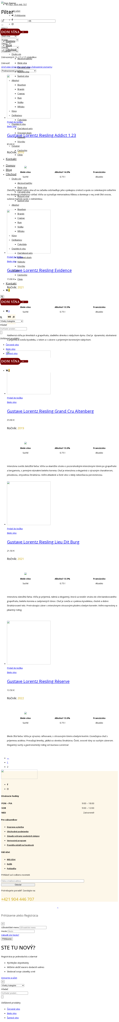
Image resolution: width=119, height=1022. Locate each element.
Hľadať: (3, 324)
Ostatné (16, 146)
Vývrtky (21, 141)
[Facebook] (7, 784)
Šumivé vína (23, 76)
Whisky (21, 106)
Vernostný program (16, 840)
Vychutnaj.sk (26, 907)
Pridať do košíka (15, 397)
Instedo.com (111, 907)
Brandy (20, 89)
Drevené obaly (24, 133)
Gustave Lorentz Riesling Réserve (38, 681)
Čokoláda (22, 119)
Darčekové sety (25, 128)
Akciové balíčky (24, 58)
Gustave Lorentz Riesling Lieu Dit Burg (43, 542)
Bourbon (21, 84)
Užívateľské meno (10, 927)
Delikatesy (17, 115)
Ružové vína (23, 71)
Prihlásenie (20, 15)
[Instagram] (8, 789)
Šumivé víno (12, 353)
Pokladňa (11, 868)
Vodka (20, 102)
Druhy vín (16, 54)
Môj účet (16, 10)
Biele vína (22, 63)
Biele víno (10, 349)
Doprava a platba (15, 827)
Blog (9, 45)
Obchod (11, 49)
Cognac (21, 93)
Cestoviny (22, 150)
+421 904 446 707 (17, 4)
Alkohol (15, 80)
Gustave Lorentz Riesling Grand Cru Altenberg (50, 411)
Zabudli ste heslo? (10, 934)
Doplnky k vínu (19, 124)
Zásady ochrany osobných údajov (23, 836)
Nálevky (21, 137)
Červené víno (12, 344)
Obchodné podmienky (18, 831)
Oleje (20, 154)
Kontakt (11, 159)
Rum (19, 98)
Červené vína (23, 67)
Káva (14, 111)
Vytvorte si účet (9, 977)
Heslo (4, 931)
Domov (10, 41)
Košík (9, 864)
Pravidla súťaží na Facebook (20, 845)
